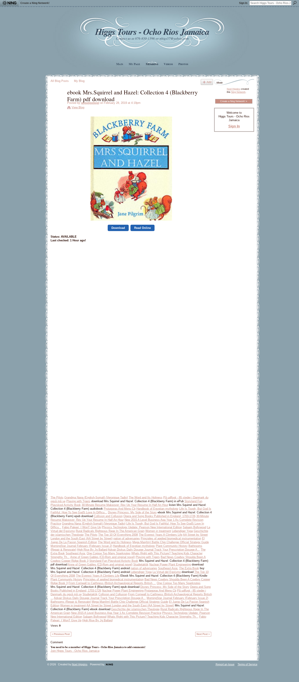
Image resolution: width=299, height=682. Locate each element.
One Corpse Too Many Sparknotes (108, 553)
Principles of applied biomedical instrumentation (171, 538)
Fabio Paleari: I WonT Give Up (81, 527)
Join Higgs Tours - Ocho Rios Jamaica (75, 650)
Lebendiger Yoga (182, 531)
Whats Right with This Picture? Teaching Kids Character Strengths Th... (152, 616)
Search (295, 3)
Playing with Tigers (78, 501)
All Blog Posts (60, 81)
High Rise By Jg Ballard (92, 549)
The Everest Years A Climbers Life (160, 534)
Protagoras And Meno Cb (119, 508)
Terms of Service (247, 664)
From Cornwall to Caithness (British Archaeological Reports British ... (112, 583)
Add (209, 82)
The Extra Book (189, 568)
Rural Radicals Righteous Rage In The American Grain (110, 531)
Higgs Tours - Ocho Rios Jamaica (152, 31)
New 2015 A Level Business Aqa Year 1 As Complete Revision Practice (116, 613)
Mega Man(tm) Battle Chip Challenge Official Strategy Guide (170, 542)
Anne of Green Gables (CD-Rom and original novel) (102, 557)
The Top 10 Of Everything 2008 (118, 534)
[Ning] (9, 3)
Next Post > (203, 634)
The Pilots (57, 497)
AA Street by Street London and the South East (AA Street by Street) (130, 605)
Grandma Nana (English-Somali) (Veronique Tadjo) (96, 497)
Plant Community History (172, 546)
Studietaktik (140, 564)
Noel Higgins (233, 89)
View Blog (78, 107)
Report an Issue (225, 664)
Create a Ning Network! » (233, 101)
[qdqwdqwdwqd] (58, 101)
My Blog (79, 81)
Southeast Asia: (76, 553)
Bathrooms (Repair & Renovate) (71, 601)
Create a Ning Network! (34, 3)
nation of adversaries (126, 538)
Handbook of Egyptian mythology (157, 508)
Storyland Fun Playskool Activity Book (113, 560)
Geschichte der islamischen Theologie (135, 609)
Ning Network (238, 92)
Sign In (243, 3)
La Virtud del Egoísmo (167, 572)
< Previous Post (61, 634)
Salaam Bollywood (194, 527)
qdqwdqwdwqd (90, 102)
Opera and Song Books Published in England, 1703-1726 (159, 516)
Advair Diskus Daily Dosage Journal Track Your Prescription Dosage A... (154, 549)
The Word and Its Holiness (145, 497)
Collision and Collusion (108, 516)
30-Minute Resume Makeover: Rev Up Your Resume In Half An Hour (125, 505)
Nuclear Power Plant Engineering (170, 564)
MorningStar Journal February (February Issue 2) (81, 546)
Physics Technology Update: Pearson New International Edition (142, 527)
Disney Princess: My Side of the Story (132, 512)
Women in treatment (158, 531)
